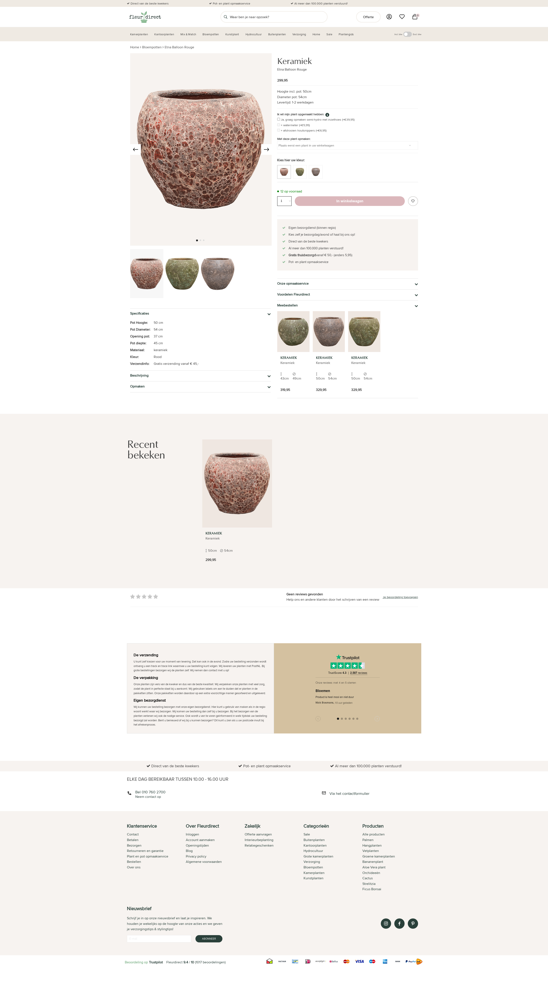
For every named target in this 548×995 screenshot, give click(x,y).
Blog (189, 850)
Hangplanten (372, 845)
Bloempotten (152, 47)
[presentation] (135, 149)
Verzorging (312, 861)
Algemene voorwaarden (204, 861)
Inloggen (192, 834)
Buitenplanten (314, 839)
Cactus (367, 878)
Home (134, 47)
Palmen (368, 839)
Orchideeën (371, 872)
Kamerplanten (314, 872)
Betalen (132, 839)
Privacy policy (196, 856)
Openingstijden (197, 845)
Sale (307, 834)
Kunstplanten (313, 878)
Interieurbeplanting (259, 839)
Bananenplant (372, 861)
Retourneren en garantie (145, 850)
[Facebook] (399, 923)
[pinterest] (413, 923)
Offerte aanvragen (258, 834)
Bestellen (134, 861)
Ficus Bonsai (371, 889)
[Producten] (389, 16)
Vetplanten (370, 850)
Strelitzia (368, 883)
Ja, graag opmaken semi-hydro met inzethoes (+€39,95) (317, 119)
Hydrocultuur (313, 850)
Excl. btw (417, 34)
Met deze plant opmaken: (294, 139)
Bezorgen (134, 845)
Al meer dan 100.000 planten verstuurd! (321, 3)
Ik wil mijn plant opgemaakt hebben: (300, 114)
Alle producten (373, 834)
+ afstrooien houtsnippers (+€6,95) (303, 130)
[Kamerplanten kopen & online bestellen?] (145, 16)
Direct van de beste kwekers (150, 3)
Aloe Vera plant (374, 867)
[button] (197, 240)
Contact (133, 834)
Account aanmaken (200, 839)
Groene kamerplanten (378, 856)
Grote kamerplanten (318, 856)
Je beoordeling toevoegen (400, 597)
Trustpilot (156, 962)
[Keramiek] (293, 331)
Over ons (133, 867)
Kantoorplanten (315, 845)
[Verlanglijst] (402, 16)
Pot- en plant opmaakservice (231, 3)
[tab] (156, 858)
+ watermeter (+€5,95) (295, 125)
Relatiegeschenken (259, 845)
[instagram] (386, 923)
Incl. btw (398, 34)
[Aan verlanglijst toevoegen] (413, 201)
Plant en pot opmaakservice (147, 856)
